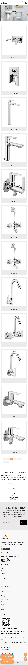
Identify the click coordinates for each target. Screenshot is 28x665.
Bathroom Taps (4, 599)
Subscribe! (23, 522)
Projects (3, 583)
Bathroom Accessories (6, 601)
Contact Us (3, 573)
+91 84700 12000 (6, 647)
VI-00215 (14, 273)
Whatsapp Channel (7, 656)
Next (19, 459)
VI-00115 (14, 165)
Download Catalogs (5, 586)
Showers (3, 604)
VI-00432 (14, 201)
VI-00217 (14, 237)
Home (13, 13)
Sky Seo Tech (23, 662)
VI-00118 (14, 57)
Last (5, 462)
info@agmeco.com (6, 649)
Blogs (2, 576)
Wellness (3, 609)
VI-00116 (14, 129)
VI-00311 (14, 345)
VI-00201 (14, 417)
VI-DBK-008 (14, 93)
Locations (3, 578)
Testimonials (4, 581)
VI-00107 (14, 309)
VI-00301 (14, 381)
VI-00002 (14, 453)
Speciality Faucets (5, 607)
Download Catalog (8, 661)
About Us (3, 570)
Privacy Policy (4, 591)
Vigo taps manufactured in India (15, 483)
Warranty (3, 588)
